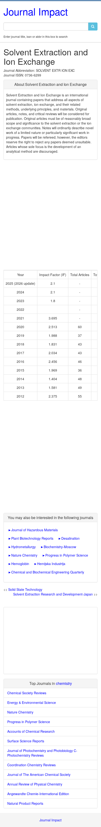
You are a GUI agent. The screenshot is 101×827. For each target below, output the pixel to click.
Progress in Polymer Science (66, 555)
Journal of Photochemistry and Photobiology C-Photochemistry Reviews (42, 753)
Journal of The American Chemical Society (38, 774)
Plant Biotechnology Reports (32, 538)
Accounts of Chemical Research (31, 731)
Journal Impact (36, 11)
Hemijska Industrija (51, 563)
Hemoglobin (20, 563)
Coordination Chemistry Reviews (31, 765)
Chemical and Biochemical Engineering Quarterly (47, 572)
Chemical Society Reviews (26, 692)
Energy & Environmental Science (31, 702)
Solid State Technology (25, 589)
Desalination (70, 538)
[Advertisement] (50, 214)
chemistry (64, 683)
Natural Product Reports (25, 803)
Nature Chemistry (24, 555)
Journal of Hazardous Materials (34, 529)
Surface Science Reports (25, 741)
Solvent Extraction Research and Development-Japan (53, 594)
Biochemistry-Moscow (60, 546)
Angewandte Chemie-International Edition (38, 793)
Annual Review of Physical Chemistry (34, 784)
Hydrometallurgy (23, 546)
